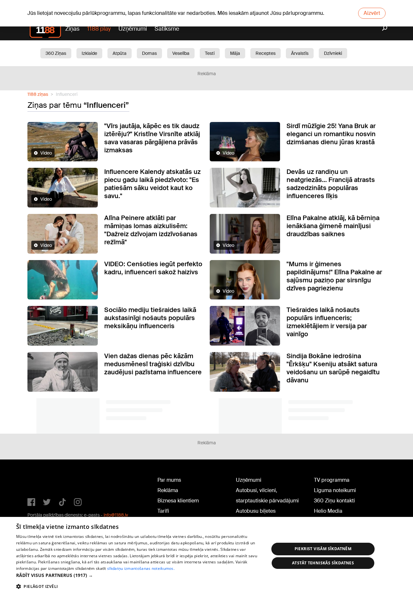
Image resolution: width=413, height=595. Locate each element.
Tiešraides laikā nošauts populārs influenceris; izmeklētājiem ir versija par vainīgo (327, 322)
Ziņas (72, 29)
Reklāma (167, 490)
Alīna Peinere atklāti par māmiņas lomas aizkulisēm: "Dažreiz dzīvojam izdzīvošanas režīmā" (150, 230)
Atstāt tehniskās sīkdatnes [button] (323, 563)
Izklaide (89, 53)
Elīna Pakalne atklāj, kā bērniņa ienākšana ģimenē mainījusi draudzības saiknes (333, 226)
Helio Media (328, 511)
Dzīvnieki (333, 53)
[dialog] (206, 556)
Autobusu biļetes (256, 511)
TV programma (331, 480)
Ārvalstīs (299, 53)
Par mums (169, 480)
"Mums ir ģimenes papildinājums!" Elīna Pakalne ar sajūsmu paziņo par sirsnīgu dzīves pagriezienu (334, 276)
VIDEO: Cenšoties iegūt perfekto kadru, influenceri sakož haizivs (153, 268)
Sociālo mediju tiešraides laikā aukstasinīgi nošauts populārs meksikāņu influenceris (150, 318)
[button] (139, 575)
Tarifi (163, 511)
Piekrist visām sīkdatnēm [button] (323, 548)
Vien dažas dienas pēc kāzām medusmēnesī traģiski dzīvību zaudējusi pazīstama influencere (153, 364)
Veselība (180, 53)
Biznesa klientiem (178, 500)
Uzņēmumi (132, 29)
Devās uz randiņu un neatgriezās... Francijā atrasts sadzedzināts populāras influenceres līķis (331, 183)
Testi (210, 53)
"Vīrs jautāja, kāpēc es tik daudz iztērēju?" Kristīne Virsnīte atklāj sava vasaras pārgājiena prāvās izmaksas (152, 138)
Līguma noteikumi (335, 490)
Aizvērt (372, 13)
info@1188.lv (116, 515)
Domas (149, 53)
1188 (40, 481)
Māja (235, 53)
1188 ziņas (37, 94)
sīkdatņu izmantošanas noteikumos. (141, 568)
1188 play (99, 29)
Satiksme (167, 29)
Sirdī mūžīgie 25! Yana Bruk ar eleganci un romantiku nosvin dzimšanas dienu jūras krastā (331, 134)
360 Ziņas (55, 53)
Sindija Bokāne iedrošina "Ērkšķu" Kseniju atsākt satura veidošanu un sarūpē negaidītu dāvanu (333, 368)
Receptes (266, 53)
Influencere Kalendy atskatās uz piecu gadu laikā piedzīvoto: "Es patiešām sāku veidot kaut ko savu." (152, 183)
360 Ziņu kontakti (334, 500)
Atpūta (119, 53)
